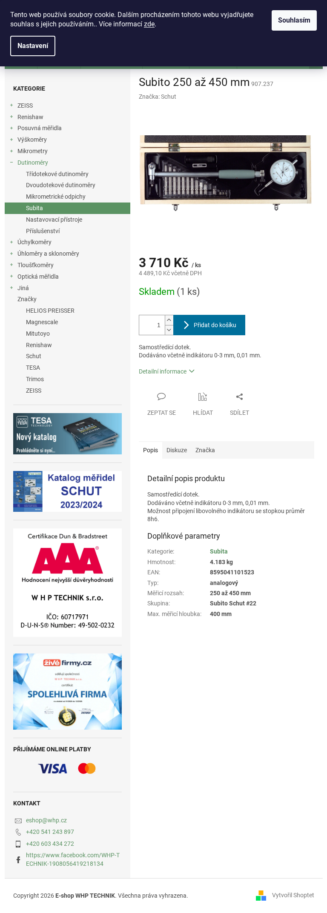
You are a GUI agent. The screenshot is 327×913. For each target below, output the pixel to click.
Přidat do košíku (215, 325)
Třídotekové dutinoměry (57, 174)
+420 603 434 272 (50, 843)
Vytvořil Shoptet (293, 895)
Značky (27, 299)
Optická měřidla (38, 276)
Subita (34, 208)
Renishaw (30, 117)
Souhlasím (294, 20)
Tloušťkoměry (35, 265)
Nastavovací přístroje (54, 219)
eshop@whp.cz (46, 820)
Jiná (23, 288)
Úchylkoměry (34, 242)
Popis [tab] (150, 450)
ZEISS (25, 105)
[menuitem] (67, 311)
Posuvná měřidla (39, 128)
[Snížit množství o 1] (169, 330)
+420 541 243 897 (50, 831)
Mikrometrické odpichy (56, 196)
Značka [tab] (205, 450)
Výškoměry (32, 139)
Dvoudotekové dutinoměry (60, 185)
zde (149, 24)
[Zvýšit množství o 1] (169, 320)
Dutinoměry (32, 162)
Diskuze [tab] (176, 450)
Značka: (157, 96)
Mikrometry (32, 151)
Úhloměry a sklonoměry (48, 253)
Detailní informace (162, 371)
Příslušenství (43, 231)
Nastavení (32, 46)
